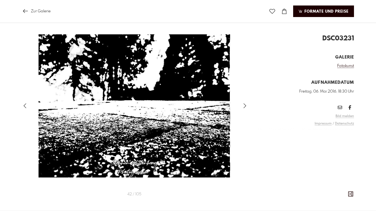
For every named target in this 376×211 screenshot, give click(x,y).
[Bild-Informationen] (350, 194)
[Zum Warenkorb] (284, 11)
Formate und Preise (325, 11)
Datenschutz (344, 123)
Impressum (323, 123)
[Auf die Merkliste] (272, 11)
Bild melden (345, 116)
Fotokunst (345, 66)
